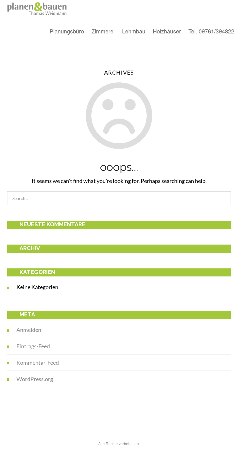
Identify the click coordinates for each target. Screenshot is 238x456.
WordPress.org (34, 379)
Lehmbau (133, 31)
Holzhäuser (167, 31)
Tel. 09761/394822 (211, 31)
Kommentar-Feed (37, 362)
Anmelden (28, 329)
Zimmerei (103, 31)
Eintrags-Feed (33, 346)
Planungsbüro (67, 31)
